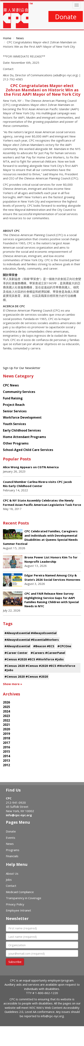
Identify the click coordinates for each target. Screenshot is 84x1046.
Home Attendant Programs (24, 437)
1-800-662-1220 (46, 993)
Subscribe (14, 962)
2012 (6, 765)
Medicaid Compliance (20, 892)
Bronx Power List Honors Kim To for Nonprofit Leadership (51, 559)
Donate (65, 17)
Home (7, 38)
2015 (6, 751)
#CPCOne (64, 646)
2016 (6, 747)
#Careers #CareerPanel (48, 653)
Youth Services (14, 424)
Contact (11, 886)
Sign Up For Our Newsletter (21, 368)
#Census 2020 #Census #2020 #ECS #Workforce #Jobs (39, 668)
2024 (6, 711)
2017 (6, 743)
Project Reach (14, 405)
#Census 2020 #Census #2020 (26, 676)
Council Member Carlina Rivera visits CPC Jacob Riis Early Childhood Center (37, 484)
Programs (12, 850)
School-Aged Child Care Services (28, 450)
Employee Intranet (18, 910)
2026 (6, 702)
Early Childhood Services (22, 430)
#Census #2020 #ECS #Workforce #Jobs (34, 659)
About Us (12, 873)
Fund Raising (13, 398)
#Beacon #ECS (43, 646)
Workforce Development (22, 417)
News (20, 38)
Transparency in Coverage (23, 898)
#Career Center (16, 653)
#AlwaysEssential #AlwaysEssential (30, 633)
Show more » (12, 684)
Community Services (19, 392)
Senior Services (15, 411)
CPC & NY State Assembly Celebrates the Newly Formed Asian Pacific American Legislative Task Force (42, 502)
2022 (6, 720)
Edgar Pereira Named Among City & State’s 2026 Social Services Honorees (52, 577)
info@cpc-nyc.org (19, 815)
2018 (6, 738)
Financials (12, 856)
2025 (6, 707)
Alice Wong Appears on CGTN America (31, 467)
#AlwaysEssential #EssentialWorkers (31, 640)
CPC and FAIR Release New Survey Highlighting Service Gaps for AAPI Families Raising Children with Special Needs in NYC (51, 600)
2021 (6, 724)
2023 (6, 716)
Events (10, 838)
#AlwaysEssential (17, 646)
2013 (6, 760)
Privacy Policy (15, 904)
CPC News (11, 385)
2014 (6, 756)
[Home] (18, 15)
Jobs (9, 880)
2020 (6, 729)
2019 (6, 734)
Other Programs (16, 443)
